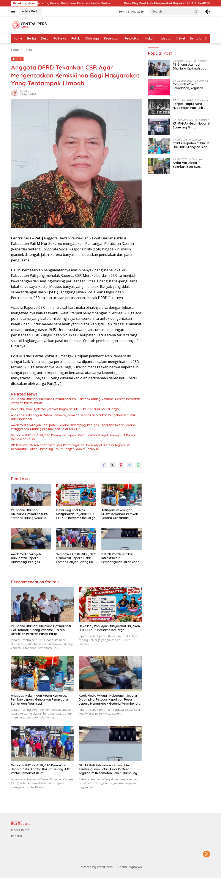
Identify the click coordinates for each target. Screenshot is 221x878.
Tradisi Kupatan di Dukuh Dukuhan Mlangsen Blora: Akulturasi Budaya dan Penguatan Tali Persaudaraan (191, 145)
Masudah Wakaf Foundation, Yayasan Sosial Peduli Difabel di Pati (189, 86)
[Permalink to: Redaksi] (14, 92)
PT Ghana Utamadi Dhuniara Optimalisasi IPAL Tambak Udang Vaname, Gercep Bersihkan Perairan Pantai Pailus (75, 401)
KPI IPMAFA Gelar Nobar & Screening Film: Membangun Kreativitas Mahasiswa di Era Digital (191, 125)
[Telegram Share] (129, 465)
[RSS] (206, 854)
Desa (44, 38)
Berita (31, 38)
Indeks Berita (30, 11)
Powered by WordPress (96, 867)
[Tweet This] (112, 465)
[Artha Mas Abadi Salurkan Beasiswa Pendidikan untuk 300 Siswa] (159, 166)
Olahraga (92, 38)
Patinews (60, 38)
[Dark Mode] (207, 11)
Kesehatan (111, 38)
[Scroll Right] (206, 38)
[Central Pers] (29, 25)
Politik (75, 38)
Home (18, 38)
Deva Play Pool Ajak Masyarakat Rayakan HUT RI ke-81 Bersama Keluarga (144, 3)
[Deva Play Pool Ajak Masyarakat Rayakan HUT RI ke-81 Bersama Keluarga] (76, 495)
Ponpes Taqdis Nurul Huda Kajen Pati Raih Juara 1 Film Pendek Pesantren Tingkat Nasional (188, 106)
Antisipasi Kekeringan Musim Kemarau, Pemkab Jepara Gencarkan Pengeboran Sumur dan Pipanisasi (73, 417)
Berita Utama (199, 38)
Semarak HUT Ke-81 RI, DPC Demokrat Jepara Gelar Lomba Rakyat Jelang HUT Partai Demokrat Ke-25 (73, 437)
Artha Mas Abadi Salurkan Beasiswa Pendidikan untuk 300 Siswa (188, 165)
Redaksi (24, 91)
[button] (195, 11)
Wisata (165, 38)
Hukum (150, 38)
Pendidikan (132, 38)
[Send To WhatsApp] (138, 465)
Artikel (180, 38)
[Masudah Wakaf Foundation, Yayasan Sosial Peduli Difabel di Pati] (159, 87)
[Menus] (14, 11)
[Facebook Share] (104, 465)
